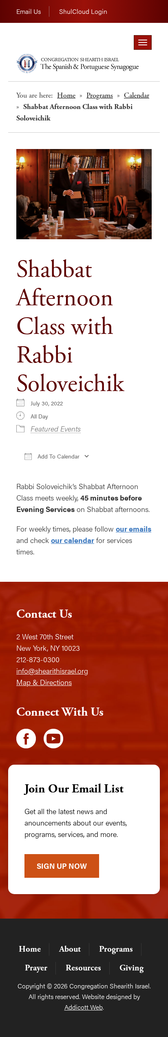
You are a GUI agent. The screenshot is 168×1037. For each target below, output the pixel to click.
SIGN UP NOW (62, 866)
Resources (83, 968)
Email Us (28, 11)
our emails (133, 528)
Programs (99, 95)
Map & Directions (44, 682)
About (70, 949)
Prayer (36, 968)
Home (66, 95)
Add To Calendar (58, 456)
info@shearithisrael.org (52, 670)
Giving (131, 968)
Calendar (136, 95)
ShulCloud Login (83, 11)
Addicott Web (83, 1007)
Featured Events (56, 428)
